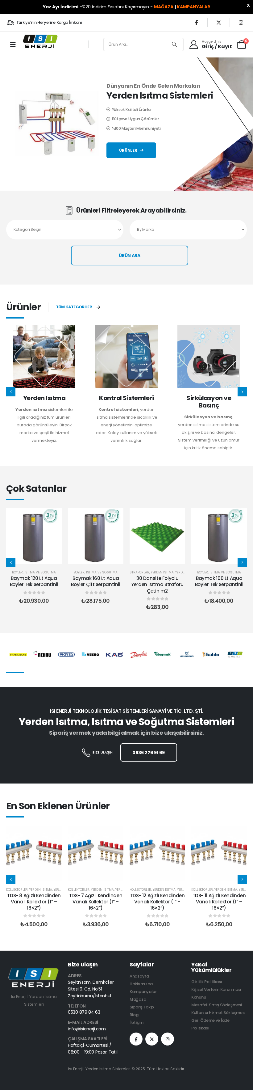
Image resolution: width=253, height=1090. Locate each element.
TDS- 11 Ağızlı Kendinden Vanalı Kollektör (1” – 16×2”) (219, 901)
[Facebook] (196, 22)
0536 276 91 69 (148, 753)
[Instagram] (241, 22)
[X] (219, 22)
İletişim (136, 1022)
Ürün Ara (129, 255)
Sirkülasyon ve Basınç (208, 402)
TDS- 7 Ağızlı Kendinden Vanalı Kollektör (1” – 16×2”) (95, 901)
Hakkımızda (141, 984)
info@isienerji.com (87, 1029)
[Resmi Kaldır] (34, 971)
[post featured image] (44, 356)
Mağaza (138, 999)
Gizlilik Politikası (206, 982)
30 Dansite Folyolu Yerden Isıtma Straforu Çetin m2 (157, 584)
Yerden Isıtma (44, 398)
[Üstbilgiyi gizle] (40, 41)
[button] (10, 391)
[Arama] (174, 44)
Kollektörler (17, 889)
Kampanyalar (143, 992)
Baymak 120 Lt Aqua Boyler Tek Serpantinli (34, 581)
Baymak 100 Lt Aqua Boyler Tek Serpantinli (219, 581)
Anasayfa (139, 976)
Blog (134, 1015)
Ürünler (128, 150)
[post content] (34, 536)
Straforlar (139, 572)
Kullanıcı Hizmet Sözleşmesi (218, 1013)
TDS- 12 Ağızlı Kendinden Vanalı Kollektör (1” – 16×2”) (157, 901)
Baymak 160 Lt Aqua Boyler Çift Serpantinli (95, 581)
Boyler (17, 572)
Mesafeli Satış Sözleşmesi (216, 1005)
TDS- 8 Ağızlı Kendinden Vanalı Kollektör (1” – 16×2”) (33, 901)
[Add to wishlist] (52, 517)
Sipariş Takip (142, 1007)
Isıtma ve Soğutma (40, 572)
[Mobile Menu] (13, 44)
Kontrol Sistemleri (126, 398)
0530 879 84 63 (84, 1012)
